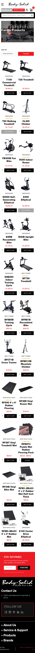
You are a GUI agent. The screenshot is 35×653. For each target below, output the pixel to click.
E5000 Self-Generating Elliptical (9, 200)
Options (27, 460)
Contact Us (8, 591)
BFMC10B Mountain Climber (26, 364)
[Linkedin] (22, 612)
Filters (26, 54)
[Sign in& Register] (27, 10)
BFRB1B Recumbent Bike (26, 323)
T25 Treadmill (26, 80)
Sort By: (4, 50)
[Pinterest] (14, 612)
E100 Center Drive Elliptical (26, 534)
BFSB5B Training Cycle (9, 323)
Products (10, 635)
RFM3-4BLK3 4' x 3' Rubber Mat (9, 534)
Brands (8, 640)
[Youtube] (18, 612)
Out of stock (9, 132)
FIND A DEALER (7, 10)
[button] (17, 583)
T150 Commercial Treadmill (9, 83)
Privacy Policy (24, 647)
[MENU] (2, 4)
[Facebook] (6, 612)
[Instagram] (10, 612)
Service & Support (16, 630)
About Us (10, 625)
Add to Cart (10, 93)
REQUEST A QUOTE (19, 10)
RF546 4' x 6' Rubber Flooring (9, 406)
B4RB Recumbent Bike (9, 240)
